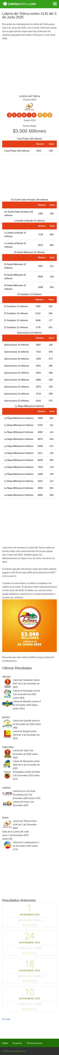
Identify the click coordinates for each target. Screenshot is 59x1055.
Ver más (6, 1019)
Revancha (17, 1043)
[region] (29, 175)
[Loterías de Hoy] (19, 4)
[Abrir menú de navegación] (53, 3)
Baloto (5, 1043)
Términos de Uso (34, 1043)
